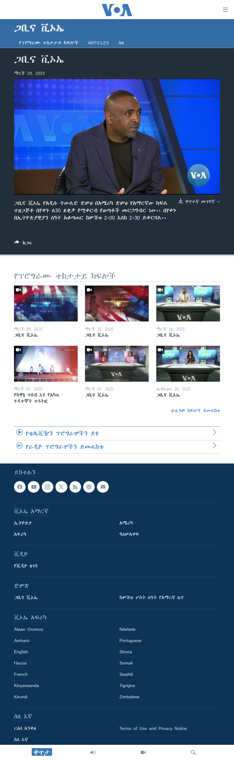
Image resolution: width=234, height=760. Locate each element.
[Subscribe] (102, 487)
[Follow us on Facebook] (20, 487)
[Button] (23, 244)
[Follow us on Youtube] (33, 487)
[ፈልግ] (193, 752)
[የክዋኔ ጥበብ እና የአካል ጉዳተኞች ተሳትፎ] (46, 364)
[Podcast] (89, 487)
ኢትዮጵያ (23, 523)
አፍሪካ (20, 534)
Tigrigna (127, 685)
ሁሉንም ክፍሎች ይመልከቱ (195, 410)
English (21, 651)
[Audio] (93, 752)
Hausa (20, 663)
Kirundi (20, 696)
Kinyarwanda (26, 685)
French (21, 674)
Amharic (22, 640)
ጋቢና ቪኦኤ (25, 597)
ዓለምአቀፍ (129, 534)
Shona (125, 651)
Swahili (126, 674)
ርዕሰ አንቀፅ (25, 728)
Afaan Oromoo (28, 629)
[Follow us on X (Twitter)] (61, 487)
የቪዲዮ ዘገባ (25, 566)
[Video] (143, 752)
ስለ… (123, 43)
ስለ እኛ (21, 739)
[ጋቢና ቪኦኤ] (46, 303)
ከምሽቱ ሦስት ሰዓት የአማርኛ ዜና (151, 597)
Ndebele (127, 629)
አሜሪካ (126, 523)
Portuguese (130, 640)
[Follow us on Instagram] (47, 487)
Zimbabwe (129, 696)
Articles (98, 43)
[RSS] (75, 487)
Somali (126, 663)
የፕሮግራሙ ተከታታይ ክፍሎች (48, 43)
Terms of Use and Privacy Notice (153, 728)
